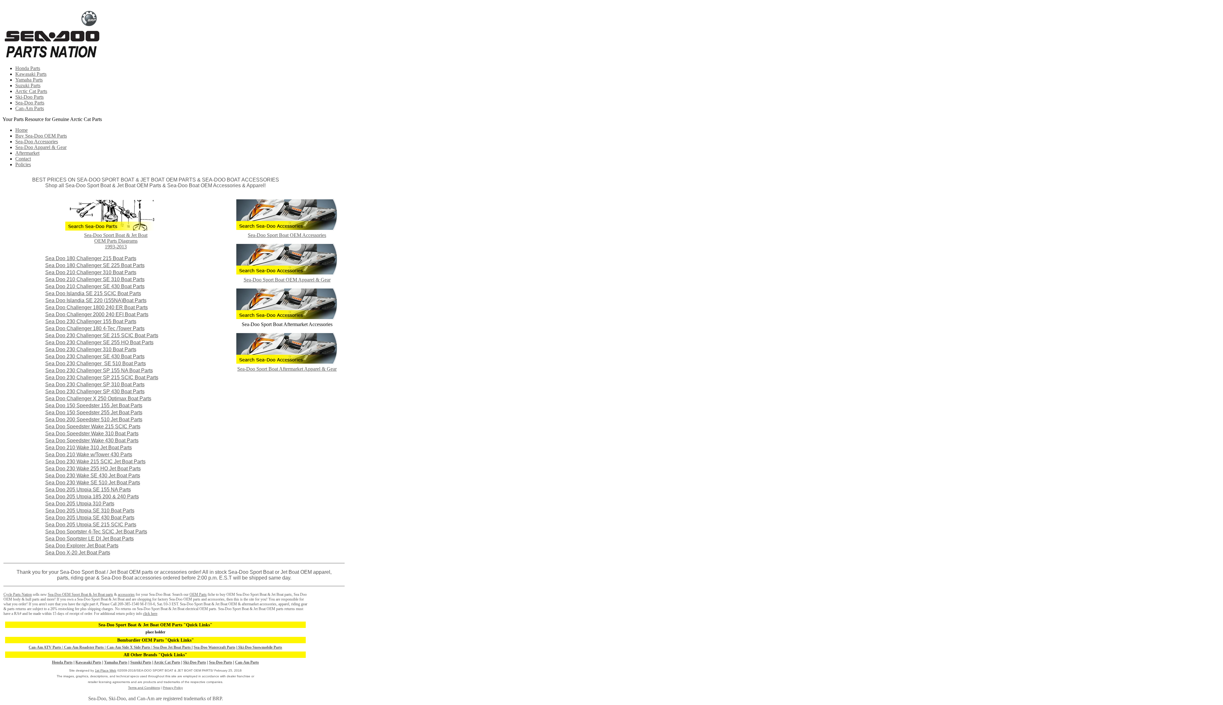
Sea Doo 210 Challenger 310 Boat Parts (90, 272)
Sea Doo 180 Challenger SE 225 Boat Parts (95, 265)
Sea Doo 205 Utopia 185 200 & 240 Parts (92, 496)
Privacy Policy (173, 687)
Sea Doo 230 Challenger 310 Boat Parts (90, 349)
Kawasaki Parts (30, 74)
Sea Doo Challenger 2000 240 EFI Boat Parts (96, 314)
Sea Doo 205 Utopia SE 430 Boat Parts (89, 517)
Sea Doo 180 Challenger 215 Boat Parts (90, 258)
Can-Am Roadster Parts (84, 647)
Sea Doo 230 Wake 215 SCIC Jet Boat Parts (95, 461)
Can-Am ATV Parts (45, 647)
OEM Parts (198, 594)
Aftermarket (27, 153)
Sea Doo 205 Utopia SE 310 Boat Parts (89, 510)
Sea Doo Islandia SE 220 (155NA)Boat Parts (96, 300)
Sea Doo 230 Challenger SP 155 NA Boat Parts (99, 370)
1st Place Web (105, 670)
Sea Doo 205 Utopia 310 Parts (79, 503)
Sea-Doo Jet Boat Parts (172, 647)
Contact (23, 158)
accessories (126, 594)
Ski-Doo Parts (29, 97)
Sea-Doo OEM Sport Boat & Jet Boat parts (80, 594)
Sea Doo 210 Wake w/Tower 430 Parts (88, 454)
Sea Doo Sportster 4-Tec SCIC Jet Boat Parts (96, 531)
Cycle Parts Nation (18, 594)
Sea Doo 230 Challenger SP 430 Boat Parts (95, 391)
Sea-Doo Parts (29, 102)
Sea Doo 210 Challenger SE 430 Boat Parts (95, 286)
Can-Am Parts (29, 108)
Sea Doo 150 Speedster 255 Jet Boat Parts (93, 412)
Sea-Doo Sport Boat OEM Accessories (287, 235)
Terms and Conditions (144, 687)
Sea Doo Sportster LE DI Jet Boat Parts (89, 538)
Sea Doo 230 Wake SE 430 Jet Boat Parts (92, 475)
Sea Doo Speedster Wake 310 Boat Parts (92, 433)
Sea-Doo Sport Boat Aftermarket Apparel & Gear (287, 369)
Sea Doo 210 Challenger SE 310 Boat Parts (95, 279)
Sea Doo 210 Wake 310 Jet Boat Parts (88, 447)
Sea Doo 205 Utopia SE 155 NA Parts (88, 489)
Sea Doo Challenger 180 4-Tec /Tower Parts (95, 328)
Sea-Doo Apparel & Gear (41, 147)
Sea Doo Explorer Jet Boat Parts (81, 545)
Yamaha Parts (29, 79)
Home (21, 130)
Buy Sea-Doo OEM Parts (41, 136)
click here (150, 613)
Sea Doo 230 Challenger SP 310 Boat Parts (95, 384)
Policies (23, 164)
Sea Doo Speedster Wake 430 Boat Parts (92, 440)
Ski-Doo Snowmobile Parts (259, 647)
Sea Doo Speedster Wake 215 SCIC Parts (92, 426)
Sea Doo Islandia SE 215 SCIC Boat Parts (93, 293)
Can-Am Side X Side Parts (128, 647)
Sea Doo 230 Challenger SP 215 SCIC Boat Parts (101, 377)
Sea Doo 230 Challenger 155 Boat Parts (90, 321)
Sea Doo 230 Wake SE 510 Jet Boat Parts (92, 482)
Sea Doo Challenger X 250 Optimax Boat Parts (98, 398)
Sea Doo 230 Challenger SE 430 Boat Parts (95, 356)
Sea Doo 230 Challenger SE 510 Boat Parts (95, 363)
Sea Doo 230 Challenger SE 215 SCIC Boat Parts (101, 335)
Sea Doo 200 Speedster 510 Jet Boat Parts (93, 419)
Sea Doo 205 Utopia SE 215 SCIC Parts (90, 524)
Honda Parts (27, 68)
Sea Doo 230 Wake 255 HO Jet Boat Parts (93, 468)
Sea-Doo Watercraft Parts (214, 647)
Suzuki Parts (27, 85)
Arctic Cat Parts (31, 91)
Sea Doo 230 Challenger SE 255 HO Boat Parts (99, 342)
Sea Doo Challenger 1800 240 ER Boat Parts (96, 307)
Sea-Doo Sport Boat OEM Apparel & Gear (287, 279)
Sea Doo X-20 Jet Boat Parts (77, 552)
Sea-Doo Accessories (36, 141)
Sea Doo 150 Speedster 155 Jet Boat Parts (93, 405)
